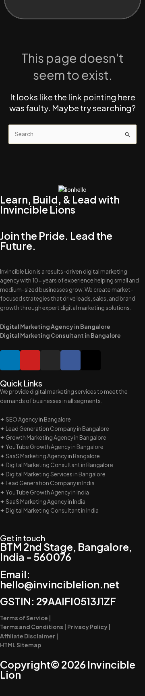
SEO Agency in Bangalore (38, 419)
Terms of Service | (25, 618)
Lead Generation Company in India (50, 483)
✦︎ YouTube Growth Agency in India (44, 492)
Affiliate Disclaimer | (29, 636)
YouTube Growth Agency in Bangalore (55, 446)
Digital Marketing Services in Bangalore (56, 474)
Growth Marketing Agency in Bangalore (56, 437)
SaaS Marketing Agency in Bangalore (53, 456)
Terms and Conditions (32, 626)
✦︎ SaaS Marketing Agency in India (42, 501)
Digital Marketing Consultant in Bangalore (59, 464)
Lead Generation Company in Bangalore (57, 428)
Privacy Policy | (89, 626)
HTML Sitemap (20, 645)
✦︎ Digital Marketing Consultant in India (49, 510)
